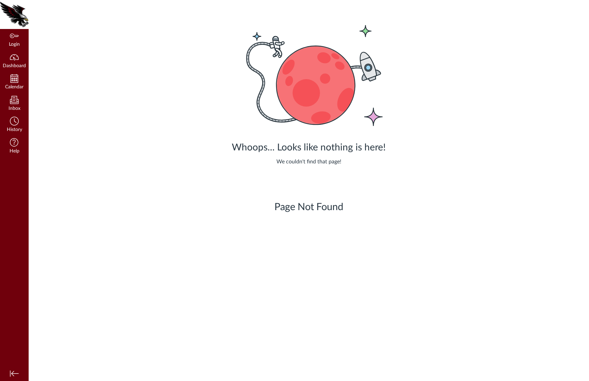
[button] (14, 125)
